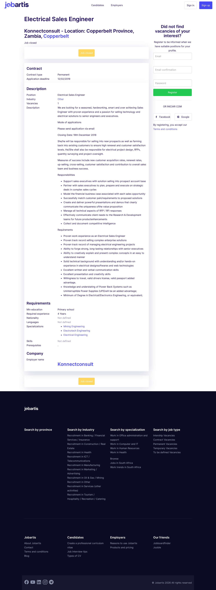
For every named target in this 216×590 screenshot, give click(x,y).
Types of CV (74, 555)
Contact (28, 547)
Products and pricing (121, 547)
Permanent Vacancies (165, 443)
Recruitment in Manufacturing (83, 465)
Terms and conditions (165, 129)
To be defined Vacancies (167, 452)
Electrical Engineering (75, 334)
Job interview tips (77, 551)
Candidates (97, 5)
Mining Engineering (74, 326)
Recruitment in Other (78, 481)
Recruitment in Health (79, 452)
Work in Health (118, 452)
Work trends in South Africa (125, 467)
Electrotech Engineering (76, 330)
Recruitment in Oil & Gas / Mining (85, 477)
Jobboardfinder (162, 543)
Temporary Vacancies (165, 448)
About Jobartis (32, 543)
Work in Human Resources (124, 448)
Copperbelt (56, 36)
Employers (117, 5)
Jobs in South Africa (121, 462)
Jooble (157, 547)
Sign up (206, 5)
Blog (26, 555)
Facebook (164, 116)
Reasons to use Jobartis (123, 543)
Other (61, 99)
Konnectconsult (75, 364)
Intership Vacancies (164, 435)
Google (185, 116)
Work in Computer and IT (124, 443)
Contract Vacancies (164, 439)
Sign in (190, 5)
